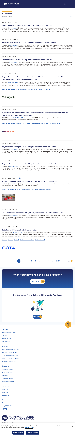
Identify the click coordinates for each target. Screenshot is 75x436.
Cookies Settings (18, 432)
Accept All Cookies (32, 432)
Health (29, 123)
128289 (58, 261)
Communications (21, 89)
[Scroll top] (68, 324)
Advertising (5, 189)
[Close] (72, 426)
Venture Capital (40, 240)
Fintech (16, 240)
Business (4, 240)
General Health (21, 123)
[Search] (65, 4)
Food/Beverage (40, 189)
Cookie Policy (29, 427)
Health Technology (38, 123)
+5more (48, 189)
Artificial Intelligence (8, 89)
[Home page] (11, 4)
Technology (46, 89)
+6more (59, 123)
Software (39, 89)
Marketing (31, 89)
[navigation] (69, 4)
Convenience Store (28, 189)
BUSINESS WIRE (13, 28)
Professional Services (27, 240)
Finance (10, 240)
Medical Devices (51, 123)
